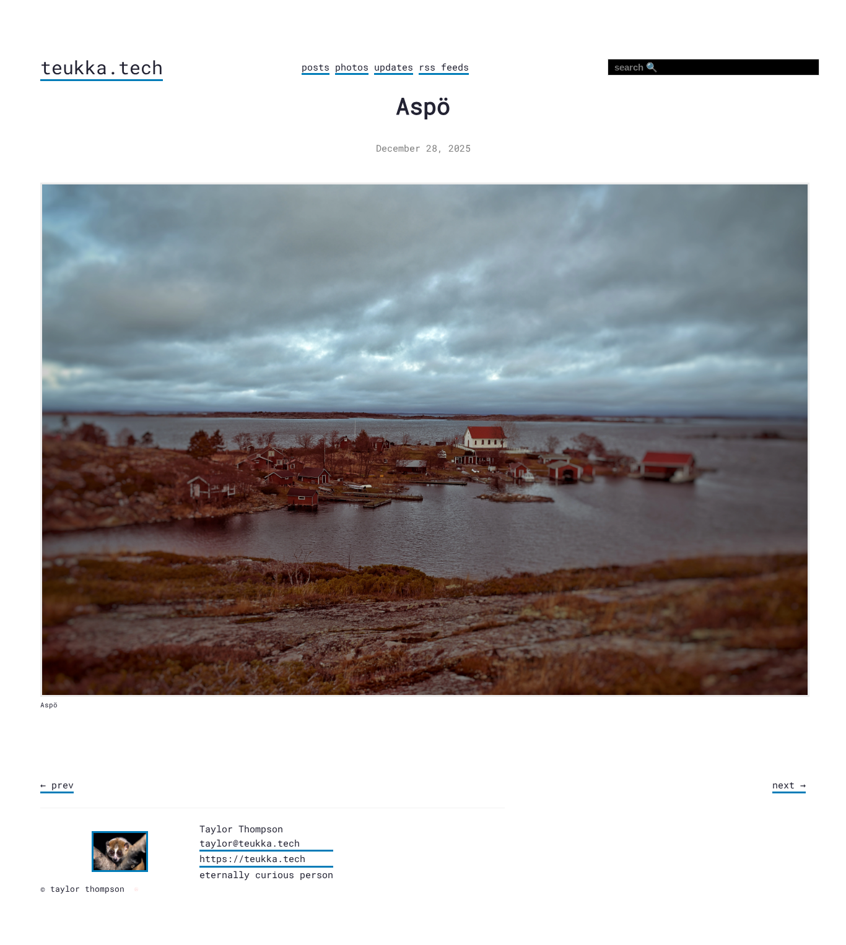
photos (351, 67)
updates (393, 67)
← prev (57, 785)
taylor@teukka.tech (249, 843)
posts (315, 67)
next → (789, 785)
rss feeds (444, 67)
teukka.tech (101, 67)
